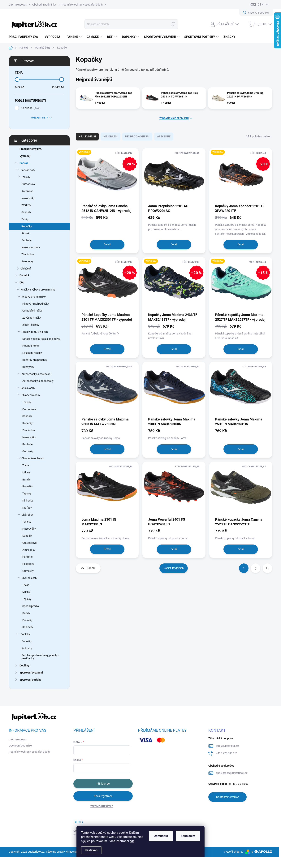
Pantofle (26, 240)
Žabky (25, 219)
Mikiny (26, 472)
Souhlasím (188, 836)
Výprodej (24, 155)
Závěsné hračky (31, 317)
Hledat (173, 24)
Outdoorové (28, 184)
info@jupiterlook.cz (227, 745)
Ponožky (27, 486)
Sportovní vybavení (31, 672)
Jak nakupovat (18, 4)
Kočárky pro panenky (34, 359)
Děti (21, 282)
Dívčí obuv (27, 514)
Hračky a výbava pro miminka (37, 289)
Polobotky (27, 261)
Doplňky (25, 634)
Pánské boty (27, 170)
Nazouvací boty (30, 247)
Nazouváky (28, 198)
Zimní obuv (27, 254)
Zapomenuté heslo (101, 806)
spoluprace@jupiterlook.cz (232, 772)
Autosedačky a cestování (36, 374)
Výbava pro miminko (33, 296)
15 (267, 568)
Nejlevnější (87, 136)
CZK (260, 4)
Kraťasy (27, 507)
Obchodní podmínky (44, 4)
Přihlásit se (103, 783)
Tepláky (26, 493)
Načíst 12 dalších (173, 568)
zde (132, 841)
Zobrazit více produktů (174, 118)
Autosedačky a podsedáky (38, 380)
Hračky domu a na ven (34, 331)
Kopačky (26, 226)
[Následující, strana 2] (255, 568)
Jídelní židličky (30, 324)
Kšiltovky (27, 500)
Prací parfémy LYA (30, 148)
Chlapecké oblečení (32, 458)
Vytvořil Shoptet (233, 851)
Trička (25, 465)
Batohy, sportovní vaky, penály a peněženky (40, 657)
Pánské (23, 163)
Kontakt (217, 730)
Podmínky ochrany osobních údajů (82, 4)
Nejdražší (110, 136)
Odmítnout (161, 836)
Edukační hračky (32, 352)
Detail (107, 244)
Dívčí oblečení (29, 577)
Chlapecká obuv (30, 395)
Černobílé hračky (32, 310)
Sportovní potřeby (30, 679)
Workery (26, 205)
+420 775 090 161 (227, 753)
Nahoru (91, 568)
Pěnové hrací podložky (35, 303)
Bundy (26, 479)
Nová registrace (103, 796)
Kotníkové (27, 191)
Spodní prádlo (30, 606)
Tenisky (25, 177)
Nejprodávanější (137, 136)
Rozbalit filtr (39, 117)
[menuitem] (25, 37)
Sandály (26, 212)
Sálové (25, 233)
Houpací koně (30, 345)
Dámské (24, 275)
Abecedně (164, 136)
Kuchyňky (28, 366)
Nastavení (91, 850)
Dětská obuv (27, 388)
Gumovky (28, 451)
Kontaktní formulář (227, 797)
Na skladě (30, 108)
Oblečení (25, 268)
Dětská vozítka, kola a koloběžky (41, 338)
